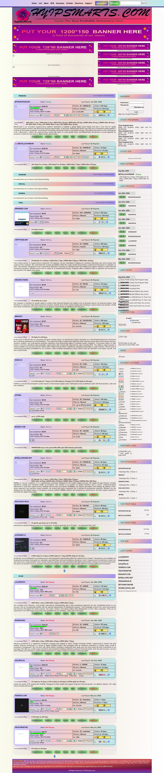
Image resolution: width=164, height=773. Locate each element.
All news (122, 357)
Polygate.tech (22, 502)
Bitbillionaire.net (23, 458)
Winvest (18, 316)
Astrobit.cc (20, 535)
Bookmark (48, 137)
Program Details (37, 137)
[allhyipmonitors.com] (104, 115)
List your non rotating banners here (127, 591)
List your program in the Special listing (103, 183)
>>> (73, 756)
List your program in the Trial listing (104, 202)
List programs (135, 368)
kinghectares (21, 280)
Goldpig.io (20, 660)
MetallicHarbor (26, 144)
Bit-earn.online (125, 585)
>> (70, 756)
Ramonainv (20, 620)
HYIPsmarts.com (89, 770)
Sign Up (121, 114)
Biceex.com (20, 427)
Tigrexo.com (21, 696)
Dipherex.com (21, 209)
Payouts (65, 137)
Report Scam (93, 137)
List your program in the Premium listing (103, 95)
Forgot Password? (131, 114)
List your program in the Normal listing (103, 193)
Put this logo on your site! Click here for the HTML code (128, 344)
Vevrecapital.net (126, 588)
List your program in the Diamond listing (103, 174)
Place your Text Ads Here (134, 158)
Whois (73, 137)
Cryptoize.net (21, 240)
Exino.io (18, 360)
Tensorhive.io (125, 581)
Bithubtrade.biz (22, 102)
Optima (18, 395)
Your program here (125, 125)
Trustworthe (21, 727)
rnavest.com (124, 574)
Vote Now (57, 137)
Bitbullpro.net (125, 578)
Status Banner (82, 137)
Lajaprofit (20, 582)
